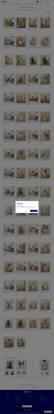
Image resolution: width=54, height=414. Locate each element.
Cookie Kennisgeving (28, 206)
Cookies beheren (26, 210)
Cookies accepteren (34, 210)
